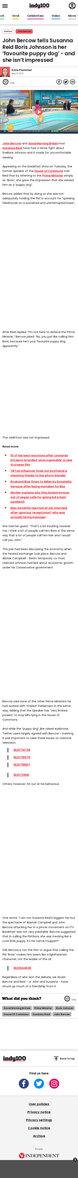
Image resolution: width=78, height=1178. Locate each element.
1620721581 (21, 775)
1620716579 (21, 757)
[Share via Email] (72, 81)
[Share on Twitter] (65, 81)
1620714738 (21, 750)
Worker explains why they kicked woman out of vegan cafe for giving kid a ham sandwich (39, 497)
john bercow (24, 31)
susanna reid (41, 1014)
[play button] (39, 112)
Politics (8, 31)
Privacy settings (39, 1120)
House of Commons (48, 171)
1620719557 (21, 765)
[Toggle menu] (6, 5)
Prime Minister (52, 176)
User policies (39, 1104)
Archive (39, 1136)
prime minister (43, 1008)
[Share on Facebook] (59, 81)
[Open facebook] (24, 1084)
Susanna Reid (12, 148)
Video (56, 16)
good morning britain (17, 1008)
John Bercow (11, 143)
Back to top (67, 1058)
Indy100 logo (39, 6)
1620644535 (22, 968)
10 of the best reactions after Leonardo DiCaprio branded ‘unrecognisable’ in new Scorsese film (41, 460)
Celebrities (35, 16)
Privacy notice (39, 1112)
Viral (15, 16)
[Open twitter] (39, 1084)
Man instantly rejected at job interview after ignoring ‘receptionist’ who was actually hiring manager (38, 512)
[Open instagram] (54, 1084)
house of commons (16, 1014)
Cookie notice (39, 1128)
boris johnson (64, 1008)
